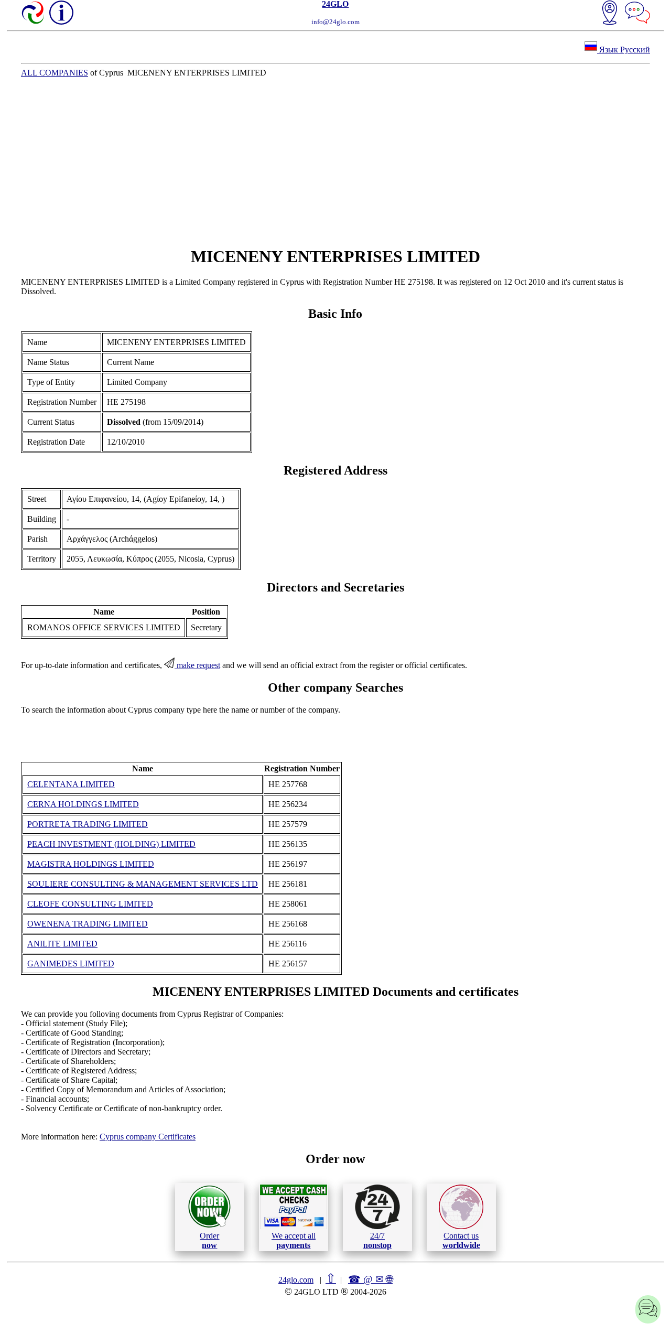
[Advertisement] (335, 162)
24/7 (377, 1240)
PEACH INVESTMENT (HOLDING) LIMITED (111, 844)
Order (209, 1240)
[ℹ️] (61, 12)
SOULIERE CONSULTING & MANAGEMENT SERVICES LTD (142, 883)
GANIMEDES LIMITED (70, 963)
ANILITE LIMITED (62, 943)
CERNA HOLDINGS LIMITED (83, 804)
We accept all (294, 1240)
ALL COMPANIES (54, 72)
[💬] (637, 13)
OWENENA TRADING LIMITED (87, 923)
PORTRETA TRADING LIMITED (87, 824)
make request (197, 665)
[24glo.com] (33, 13)
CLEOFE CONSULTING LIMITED (90, 903)
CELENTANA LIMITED (71, 784)
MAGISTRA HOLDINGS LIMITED (90, 863)
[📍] (609, 13)
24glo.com (295, 1279)
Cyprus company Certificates (148, 1136)
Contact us (461, 1240)
